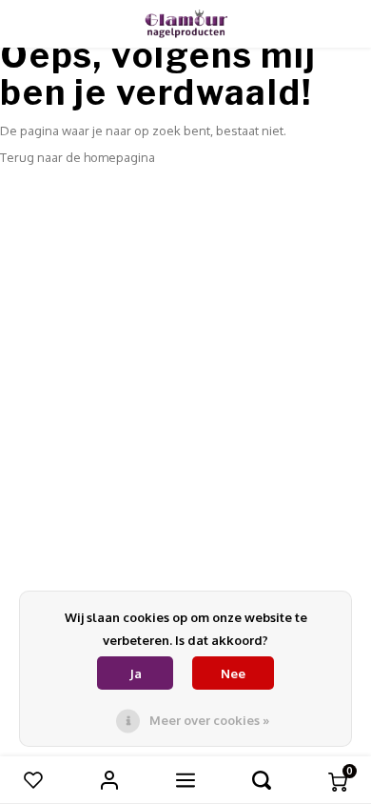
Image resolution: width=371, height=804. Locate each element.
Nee (233, 673)
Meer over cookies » (209, 720)
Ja (135, 673)
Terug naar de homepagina (77, 157)
